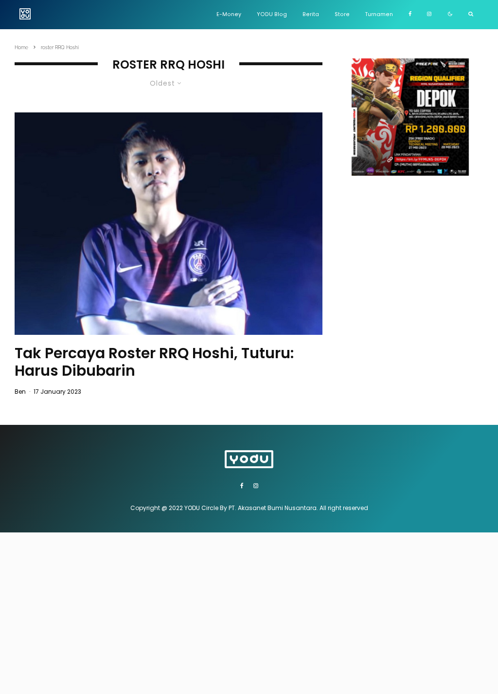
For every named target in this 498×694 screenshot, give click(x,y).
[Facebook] (410, 14)
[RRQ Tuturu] (168, 223)
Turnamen (379, 14)
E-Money (228, 14)
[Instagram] (429, 14)
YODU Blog (272, 14)
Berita (310, 14)
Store (342, 14)
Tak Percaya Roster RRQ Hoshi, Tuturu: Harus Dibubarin (154, 362)
